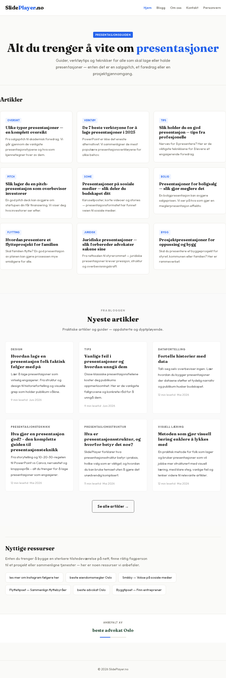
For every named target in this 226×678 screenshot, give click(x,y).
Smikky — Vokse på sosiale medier (147, 577)
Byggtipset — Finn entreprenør (139, 590)
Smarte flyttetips (113, 630)
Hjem (148, 8)
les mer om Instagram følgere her (34, 577)
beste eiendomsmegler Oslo (91, 577)
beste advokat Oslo (91, 590)
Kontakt (192, 8)
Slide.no (24, 7)
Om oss (175, 8)
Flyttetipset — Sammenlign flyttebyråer (38, 590)
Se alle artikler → (113, 506)
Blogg (160, 8)
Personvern (212, 8)
